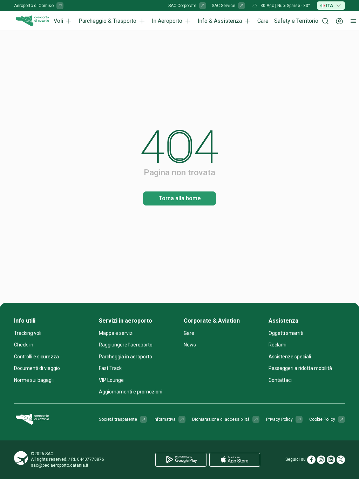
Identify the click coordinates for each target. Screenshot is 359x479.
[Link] (59, 5)
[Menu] (353, 21)
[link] (38, 5)
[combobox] (331, 5)
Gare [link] (263, 21)
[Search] (325, 21)
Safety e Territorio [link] (296, 21)
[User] (339, 21)
